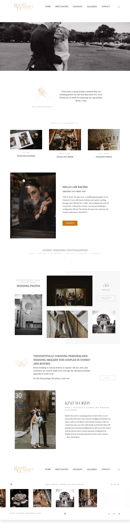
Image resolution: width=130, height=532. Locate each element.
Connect (70, 223)
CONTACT (105, 7)
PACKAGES (77, 7)
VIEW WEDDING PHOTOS (106, 298)
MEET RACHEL (61, 7)
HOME (48, 7)
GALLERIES (92, 7)
